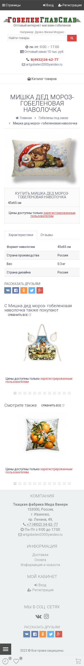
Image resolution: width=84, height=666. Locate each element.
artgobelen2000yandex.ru (44, 64)
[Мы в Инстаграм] (46, 616)
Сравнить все (18, 315)
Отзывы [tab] (47, 235)
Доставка (40, 555)
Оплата (40, 560)
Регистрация (72, 5)
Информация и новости (40, 565)
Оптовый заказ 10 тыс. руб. (44, 51)
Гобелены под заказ (53, 118)
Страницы (13, 5)
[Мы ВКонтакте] (38, 616)
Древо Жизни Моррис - (50, 32)
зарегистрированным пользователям (52, 214)
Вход (50, 5)
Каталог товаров (44, 79)
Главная (25, 118)
